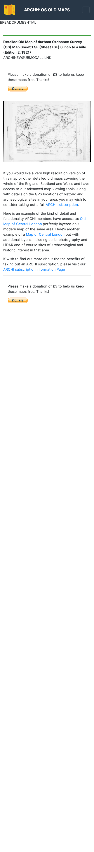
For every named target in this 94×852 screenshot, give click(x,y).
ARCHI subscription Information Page (34, 269)
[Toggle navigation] (86, 10)
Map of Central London (45, 234)
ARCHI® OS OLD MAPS (47, 9)
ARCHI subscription (62, 204)
